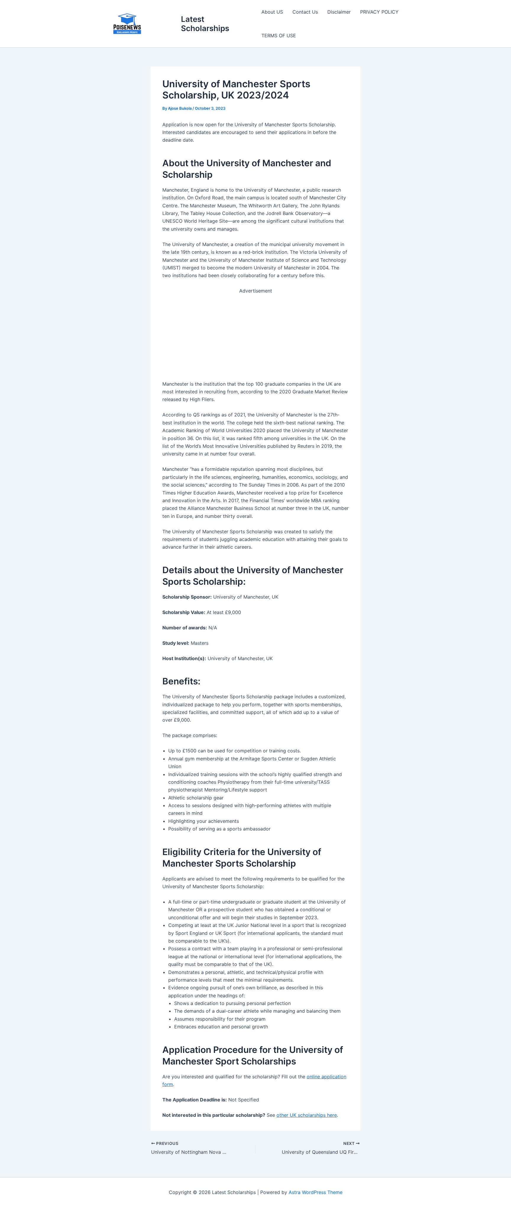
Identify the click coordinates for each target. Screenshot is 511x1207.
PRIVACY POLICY (379, 12)
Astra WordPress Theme (315, 1192)
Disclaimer (339, 12)
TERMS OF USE (278, 35)
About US (272, 12)
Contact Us (305, 12)
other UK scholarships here (306, 1115)
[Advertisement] (255, 336)
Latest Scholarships (205, 23)
